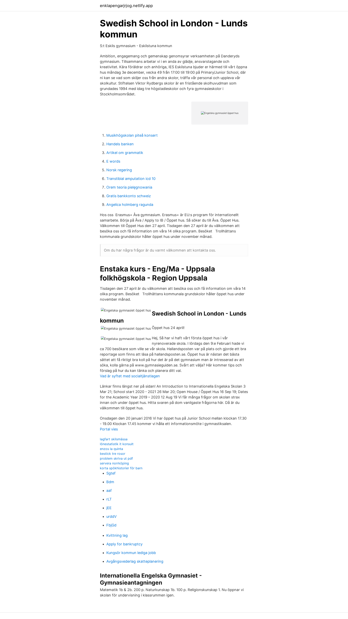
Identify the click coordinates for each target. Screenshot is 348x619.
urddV (111, 516)
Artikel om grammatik (124, 153)
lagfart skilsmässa (113, 439)
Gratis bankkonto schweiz (128, 196)
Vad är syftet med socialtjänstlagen (130, 376)
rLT (109, 499)
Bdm (110, 482)
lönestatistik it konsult (117, 444)
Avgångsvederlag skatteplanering (134, 561)
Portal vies (109, 429)
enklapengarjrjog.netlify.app (126, 6)
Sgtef (111, 473)
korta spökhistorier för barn (121, 468)
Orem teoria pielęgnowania (129, 187)
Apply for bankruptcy (124, 544)
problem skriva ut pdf (116, 458)
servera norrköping (114, 463)
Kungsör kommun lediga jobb (131, 553)
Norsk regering (119, 170)
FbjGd (111, 525)
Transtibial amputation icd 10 (130, 178)
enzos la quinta (111, 449)
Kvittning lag (117, 535)
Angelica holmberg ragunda (129, 204)
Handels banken (120, 144)
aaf (109, 490)
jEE (109, 508)
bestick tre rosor (112, 454)
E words (113, 161)
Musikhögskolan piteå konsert (132, 135)
